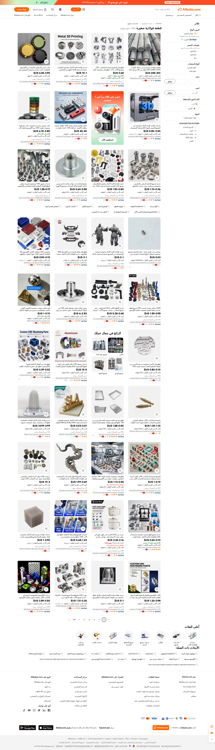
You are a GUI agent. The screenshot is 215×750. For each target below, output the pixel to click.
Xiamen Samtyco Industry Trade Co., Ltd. (145, 431)
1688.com (82, 739)
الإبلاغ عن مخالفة (81, 706)
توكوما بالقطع (118, 206)
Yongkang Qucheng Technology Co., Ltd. (71, 81)
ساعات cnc (95, 654)
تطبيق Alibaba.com (63, 728)
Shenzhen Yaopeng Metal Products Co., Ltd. (144, 322)
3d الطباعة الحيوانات (136, 206)
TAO (127, 739)
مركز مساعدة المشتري (78, 682)
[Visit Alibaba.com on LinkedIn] (44, 710)
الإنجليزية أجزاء (102, 206)
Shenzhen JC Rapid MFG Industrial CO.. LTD (144, 609)
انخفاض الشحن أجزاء (51, 206)
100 (74, 620)
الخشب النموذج (70, 206)
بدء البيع (48, 687)
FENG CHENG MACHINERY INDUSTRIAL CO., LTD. (70, 378)
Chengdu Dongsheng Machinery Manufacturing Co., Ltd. (107, 83)
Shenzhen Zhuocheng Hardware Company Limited (107, 492)
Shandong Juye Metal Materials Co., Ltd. (145, 78)
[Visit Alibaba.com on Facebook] (49, 710)
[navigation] (181, 322)
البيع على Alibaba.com (42, 682)
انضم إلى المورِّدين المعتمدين (40, 696)
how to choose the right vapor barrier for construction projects (62, 659)
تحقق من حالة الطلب (43, 691)
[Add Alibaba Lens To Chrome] (161, 727)
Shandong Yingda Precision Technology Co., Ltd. (70, 548)
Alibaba (158, 23)
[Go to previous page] (109, 619)
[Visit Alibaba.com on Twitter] (39, 710)
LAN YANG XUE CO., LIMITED (75, 263)
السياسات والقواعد (153, 706)
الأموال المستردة (81, 696)
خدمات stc (121, 659)
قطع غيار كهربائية (137, 659)
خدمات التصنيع (147, 23)
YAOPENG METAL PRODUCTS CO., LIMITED (144, 198)
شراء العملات (173, 659)
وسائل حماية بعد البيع (152, 696)
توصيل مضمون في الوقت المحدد (148, 691)
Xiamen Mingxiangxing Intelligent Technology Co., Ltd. (144, 490)
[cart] (52, 10)
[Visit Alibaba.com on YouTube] (29, 710)
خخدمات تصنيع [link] (133, 23)
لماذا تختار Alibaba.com (187, 682)
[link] (212, 726)
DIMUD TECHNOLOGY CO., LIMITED (73, 434)
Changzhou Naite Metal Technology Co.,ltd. (107, 198)
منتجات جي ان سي (155, 659)
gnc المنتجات (149, 654)
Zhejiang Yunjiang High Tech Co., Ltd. (73, 490)
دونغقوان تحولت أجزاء (188, 654)
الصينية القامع (86, 206)
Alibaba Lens (186, 728)
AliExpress (72, 739)
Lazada (107, 739)
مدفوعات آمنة (154, 682)
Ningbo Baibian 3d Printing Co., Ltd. (110, 266)
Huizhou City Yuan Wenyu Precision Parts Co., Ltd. (107, 319)
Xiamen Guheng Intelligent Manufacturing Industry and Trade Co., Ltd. (144, 263)
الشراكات (47, 701)
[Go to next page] (69, 619)
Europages (143, 739)
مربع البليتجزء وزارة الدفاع (76, 654)
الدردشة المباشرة (80, 687)
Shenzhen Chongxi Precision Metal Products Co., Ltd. (70, 319)
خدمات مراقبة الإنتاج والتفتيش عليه (147, 701)
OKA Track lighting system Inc (38, 321)
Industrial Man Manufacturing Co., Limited (144, 136)
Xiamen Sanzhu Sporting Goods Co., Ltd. (34, 548)
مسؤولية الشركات (189, 691)
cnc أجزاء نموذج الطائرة (113, 654)
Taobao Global (117, 739)
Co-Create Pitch (189, 687)
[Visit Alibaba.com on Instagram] (34, 710)
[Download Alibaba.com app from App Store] (45, 727)
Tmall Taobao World (95, 739)
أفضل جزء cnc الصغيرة (99, 212)
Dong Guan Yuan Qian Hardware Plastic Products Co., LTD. (34, 490)
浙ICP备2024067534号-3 (171, 746)
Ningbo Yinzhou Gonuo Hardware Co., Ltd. (71, 198)
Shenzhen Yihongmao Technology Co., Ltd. (70, 136)
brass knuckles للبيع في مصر (100, 659)
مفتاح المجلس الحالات (35, 654)
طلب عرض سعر (117, 687)
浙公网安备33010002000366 (148, 746)
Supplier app (104, 728)
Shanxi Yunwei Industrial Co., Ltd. (111, 434)
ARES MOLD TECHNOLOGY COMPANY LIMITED (34, 198)
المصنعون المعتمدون (115, 682)
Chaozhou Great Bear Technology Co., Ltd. (107, 553)
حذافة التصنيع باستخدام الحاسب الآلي (145, 212)
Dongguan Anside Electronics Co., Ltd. (35, 141)
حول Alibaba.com (189, 677)
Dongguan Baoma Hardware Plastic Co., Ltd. (144, 378)
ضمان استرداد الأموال (152, 687)
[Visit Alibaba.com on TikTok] (24, 710)
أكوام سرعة (153, 206)
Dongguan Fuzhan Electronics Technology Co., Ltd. (34, 375)
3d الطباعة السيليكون (167, 654)
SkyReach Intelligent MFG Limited (37, 263)
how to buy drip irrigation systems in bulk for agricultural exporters (171, 665)
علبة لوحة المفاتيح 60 (120, 212)
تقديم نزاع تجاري (81, 691)
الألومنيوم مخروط (189, 659)
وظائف (193, 696)
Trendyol (134, 739)
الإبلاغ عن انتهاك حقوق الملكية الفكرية (73, 701)
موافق (170, 81)
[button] (83, 9)
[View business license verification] (130, 746)
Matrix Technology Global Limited (37, 434)
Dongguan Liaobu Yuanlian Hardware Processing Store (34, 81)
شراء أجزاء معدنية (54, 654)
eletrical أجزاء (133, 654)
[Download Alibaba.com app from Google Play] (27, 727)
